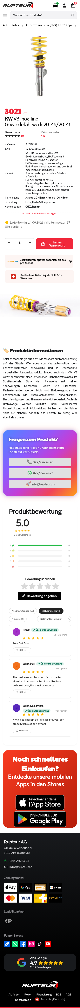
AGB (68, 994)
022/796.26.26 (40, 462)
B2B (58, 994)
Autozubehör (11, 25)
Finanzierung (44, 994)
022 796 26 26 (19, 861)
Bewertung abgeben (42, 596)
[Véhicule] (55, 5)
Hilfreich (23, 650)
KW (43, 136)
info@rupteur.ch (40, 484)
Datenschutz (23, 1000)
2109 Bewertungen (40, 967)
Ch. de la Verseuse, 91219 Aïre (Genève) (18, 847)
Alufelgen (14, 994)
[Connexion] (64, 5)
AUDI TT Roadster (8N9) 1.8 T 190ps (49, 25)
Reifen (28, 994)
